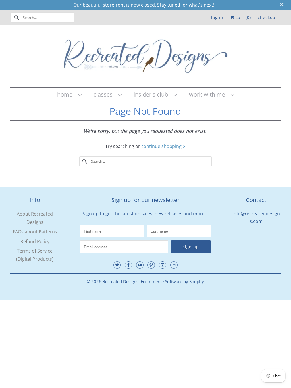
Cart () (242, 17)
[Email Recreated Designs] (174, 265)
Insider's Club (152, 94)
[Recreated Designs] (145, 58)
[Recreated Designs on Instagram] (162, 265)
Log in (217, 17)
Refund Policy (34, 241)
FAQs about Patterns (35, 232)
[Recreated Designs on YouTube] (140, 265)
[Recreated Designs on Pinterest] (151, 265)
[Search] (16, 17)
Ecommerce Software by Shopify (172, 281)
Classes (104, 94)
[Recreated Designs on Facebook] (128, 265)
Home (66, 94)
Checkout (267, 17)
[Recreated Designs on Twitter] (117, 265)
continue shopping (162, 146)
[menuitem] (69, 94)
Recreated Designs (120, 281)
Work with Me (208, 94)
